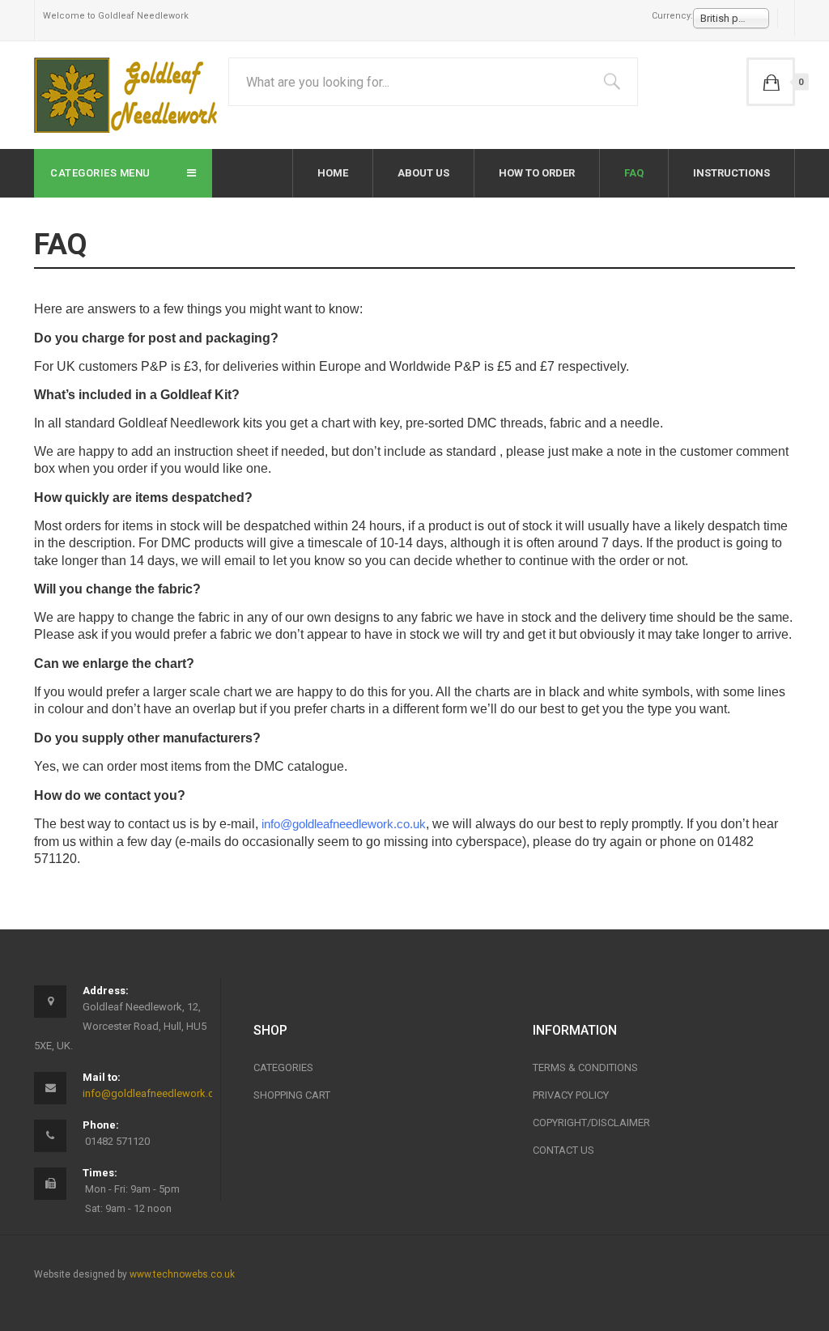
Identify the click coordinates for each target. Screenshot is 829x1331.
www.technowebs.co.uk (182, 1274)
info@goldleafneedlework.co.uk (158, 1093)
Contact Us (563, 1150)
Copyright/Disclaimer (591, 1122)
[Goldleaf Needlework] (128, 95)
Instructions (731, 173)
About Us (423, 173)
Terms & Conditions (585, 1067)
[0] (770, 81)
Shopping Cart (291, 1095)
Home (332, 173)
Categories (283, 1067)
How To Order (537, 173)
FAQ (634, 173)
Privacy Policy (571, 1095)
